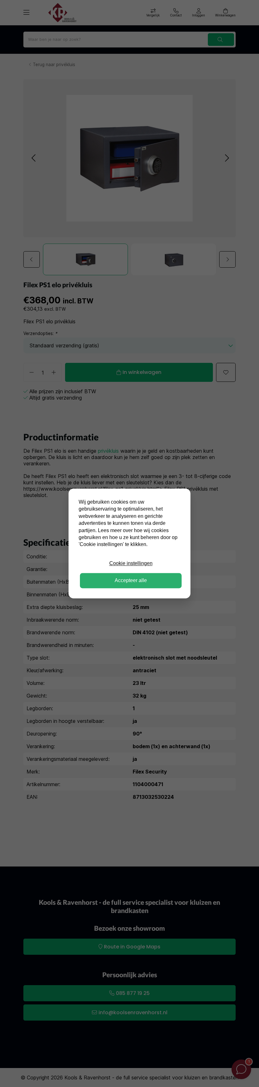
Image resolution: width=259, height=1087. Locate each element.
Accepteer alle (131, 580)
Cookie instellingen (131, 563)
